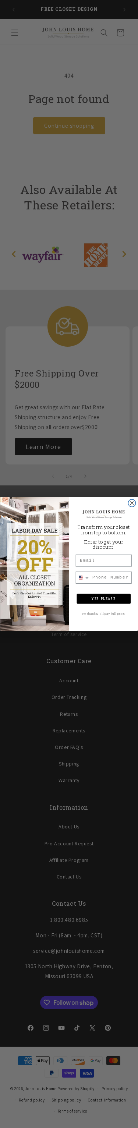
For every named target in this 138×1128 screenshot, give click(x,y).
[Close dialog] (131, 503)
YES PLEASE (104, 599)
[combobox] (83, 577)
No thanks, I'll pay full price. (103, 614)
